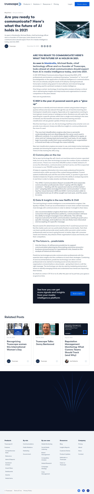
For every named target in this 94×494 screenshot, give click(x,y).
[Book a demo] (82, 4)
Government (27, 454)
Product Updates (65, 454)
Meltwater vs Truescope (63, 458)
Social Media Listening (45, 448)
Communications (28, 444)
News (80, 451)
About (80, 447)
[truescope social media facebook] (88, 490)
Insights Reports (64, 447)
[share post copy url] (42, 46)
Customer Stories (65, 451)
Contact (80, 454)
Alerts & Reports (10, 459)
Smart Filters (9, 468)
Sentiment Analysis (8, 464)
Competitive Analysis (45, 459)
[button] (28, 4)
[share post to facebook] (45, 46)
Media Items (9, 478)
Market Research (46, 463)
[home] (13, 4)
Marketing (26, 451)
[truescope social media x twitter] (83, 490)
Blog (61, 444)
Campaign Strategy (44, 467)
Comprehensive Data (10, 451)
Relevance (8, 456)
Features (7, 447)
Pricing (80, 444)
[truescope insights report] (18, 343)
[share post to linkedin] (50, 46)
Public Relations (28, 447)
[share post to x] (47, 46)
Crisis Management (45, 473)
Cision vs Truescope (63, 464)
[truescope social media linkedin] (78, 490)
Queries (7, 475)
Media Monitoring (46, 444)
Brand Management (45, 453)
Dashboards (9, 471)
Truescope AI (8, 444)
